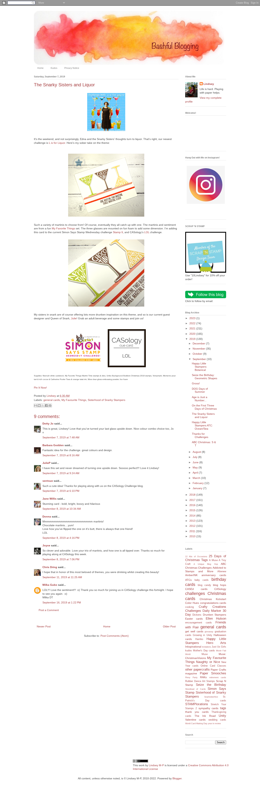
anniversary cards (214, 575)
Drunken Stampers (214, 614)
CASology (220, 588)
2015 (192, 510)
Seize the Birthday (211, 685)
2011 (192, 531)
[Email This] (35, 405)
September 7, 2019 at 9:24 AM (60, 473)
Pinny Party (191, 677)
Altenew (221, 571)
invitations (206, 647)
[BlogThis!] (39, 405)
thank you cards (197, 711)
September (200, 359)
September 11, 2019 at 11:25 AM (62, 577)
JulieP (46, 462)
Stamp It (118, 232)
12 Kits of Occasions (196, 556)
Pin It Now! (40, 387)
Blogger (177, 778)
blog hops (219, 585)
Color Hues (192, 602)
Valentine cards (195, 719)
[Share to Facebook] (46, 405)
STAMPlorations (196, 704)
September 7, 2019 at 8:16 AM (60, 455)
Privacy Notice (71, 68)
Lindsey (208, 83)
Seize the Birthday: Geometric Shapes (204, 377)
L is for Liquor (57, 142)
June (196, 462)
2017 (192, 499)
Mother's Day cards (204, 650)
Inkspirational (193, 646)
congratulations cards (213, 602)
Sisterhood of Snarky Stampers (106, 399)
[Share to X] (43, 405)
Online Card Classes (213, 665)
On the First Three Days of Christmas (204, 407)
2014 (192, 515)
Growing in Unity (202, 635)
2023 (192, 318)
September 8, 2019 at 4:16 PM (60, 537)
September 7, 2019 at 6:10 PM (60, 490)
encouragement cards (198, 622)
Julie (74, 318)
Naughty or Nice (208, 662)
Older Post (169, 626)
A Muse (213, 560)
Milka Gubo (49, 584)
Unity (222, 716)
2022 (192, 323)
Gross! (196, 383)
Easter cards (194, 618)
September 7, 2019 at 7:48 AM (60, 437)
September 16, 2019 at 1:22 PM (61, 602)
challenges (195, 593)
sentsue (47, 480)
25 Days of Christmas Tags (205, 558)
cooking (189, 607)
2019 (192, 338)
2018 (192, 494)
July (195, 457)
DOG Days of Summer (200, 390)
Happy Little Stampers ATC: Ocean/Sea (202, 425)
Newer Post (44, 626)
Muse (205, 654)
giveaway (209, 631)
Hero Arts (216, 643)
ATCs (188, 579)
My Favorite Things (63, 228)
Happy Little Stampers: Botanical (199, 366)
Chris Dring (49, 567)
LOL (146, 232)
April (196, 472)
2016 (192, 505)
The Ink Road (205, 715)
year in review (214, 723)
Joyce (46, 545)
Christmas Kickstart (213, 599)
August (197, 451)
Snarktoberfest (211, 697)
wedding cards (217, 719)
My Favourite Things (73, 399)
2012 (192, 525)
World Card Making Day (196, 723)
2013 (192, 520)
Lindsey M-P (156, 765)
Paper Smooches (213, 673)
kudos (188, 650)
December (199, 343)
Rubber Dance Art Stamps (200, 681)
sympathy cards (209, 708)
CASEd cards (196, 588)
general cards (51, 399)
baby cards (202, 580)
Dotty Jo (47, 423)
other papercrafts (197, 669)
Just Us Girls (219, 646)
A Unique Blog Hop (206, 564)
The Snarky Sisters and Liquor (203, 415)
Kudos (54, 68)
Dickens (196, 615)
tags (223, 708)
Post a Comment (49, 610)
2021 (192, 328)
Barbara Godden (53, 445)
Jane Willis (49, 498)
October (198, 353)
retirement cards (217, 677)
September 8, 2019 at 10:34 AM (61, 508)
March (197, 477)
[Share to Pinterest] (50, 405)
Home (40, 68)
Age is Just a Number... (199, 399)
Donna (46, 516)
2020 (192, 333)
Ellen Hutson (216, 618)
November (199, 348)
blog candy (204, 585)
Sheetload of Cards (195, 689)
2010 (192, 536)
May (196, 467)
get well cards (194, 631)
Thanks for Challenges (200, 435)
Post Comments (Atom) (114, 635)
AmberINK (191, 575)
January (198, 488)
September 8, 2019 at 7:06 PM (60, 559)
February (198, 483)
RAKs (203, 677)
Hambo (199, 639)
